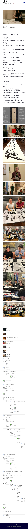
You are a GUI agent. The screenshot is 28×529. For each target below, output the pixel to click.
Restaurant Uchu (12, 397)
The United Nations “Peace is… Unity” (16, 419)
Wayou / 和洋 (12, 511)
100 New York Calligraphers (19, 486)
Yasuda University (20, 433)
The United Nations (9, 415)
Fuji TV (7, 515)
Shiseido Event (8, 380)
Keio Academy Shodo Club (18, 462)
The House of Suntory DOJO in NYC (12, 332)
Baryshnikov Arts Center (10, 350)
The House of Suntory (9, 341)
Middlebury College (9, 507)
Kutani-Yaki (12, 388)
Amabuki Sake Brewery (10, 384)
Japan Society (12, 458)
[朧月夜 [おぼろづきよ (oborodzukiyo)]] (14, 131)
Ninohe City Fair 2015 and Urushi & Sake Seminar (14, 471)
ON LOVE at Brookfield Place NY (11, 392)
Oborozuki (5, 26)
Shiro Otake (8, 354)
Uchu (18, 411)
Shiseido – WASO (9, 367)
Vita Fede (15, 375)
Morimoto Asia (19, 467)
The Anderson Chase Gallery (10, 454)
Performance (12, 27)
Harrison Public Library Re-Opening (15, 475)
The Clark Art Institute (23, 438)
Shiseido (18, 429)
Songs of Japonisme (9, 345)
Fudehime (18, 406)
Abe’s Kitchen (8, 358)
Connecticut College (13, 371)
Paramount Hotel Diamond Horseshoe (22, 492)
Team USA (11, 362)
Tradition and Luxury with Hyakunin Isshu (13, 328)
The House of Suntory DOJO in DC (12, 337)
